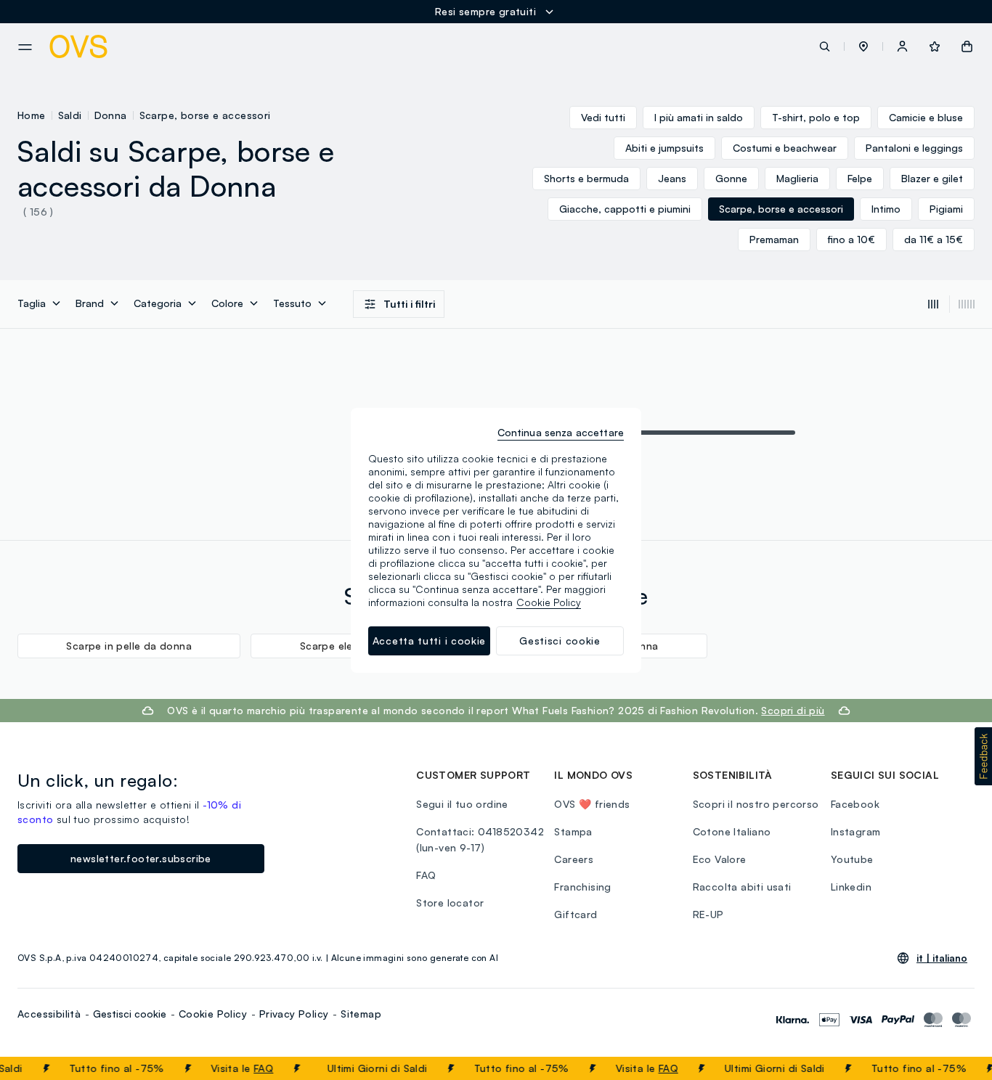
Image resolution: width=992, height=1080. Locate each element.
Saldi (70, 115)
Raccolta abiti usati (742, 886)
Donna (110, 115)
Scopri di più (792, 710)
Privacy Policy (294, 1013)
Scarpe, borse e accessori (205, 115)
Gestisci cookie (129, 1013)
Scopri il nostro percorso (756, 804)
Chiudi (953, 1068)
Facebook (855, 804)
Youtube (852, 859)
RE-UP (708, 914)
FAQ (254, 1068)
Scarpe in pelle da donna (129, 645)
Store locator (450, 902)
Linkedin (851, 886)
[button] (863, 46)
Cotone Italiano (732, 831)
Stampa (573, 831)
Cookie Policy (213, 1013)
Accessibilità (49, 1013)
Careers (573, 859)
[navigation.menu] (25, 47)
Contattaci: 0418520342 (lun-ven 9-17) (480, 839)
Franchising (582, 886)
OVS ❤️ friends (592, 804)
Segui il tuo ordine (462, 804)
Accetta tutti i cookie (429, 640)
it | (941, 958)
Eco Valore (720, 859)
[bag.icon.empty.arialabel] (967, 46)
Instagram (856, 831)
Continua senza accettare (560, 432)
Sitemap (361, 1013)
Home (31, 115)
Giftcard (575, 914)
